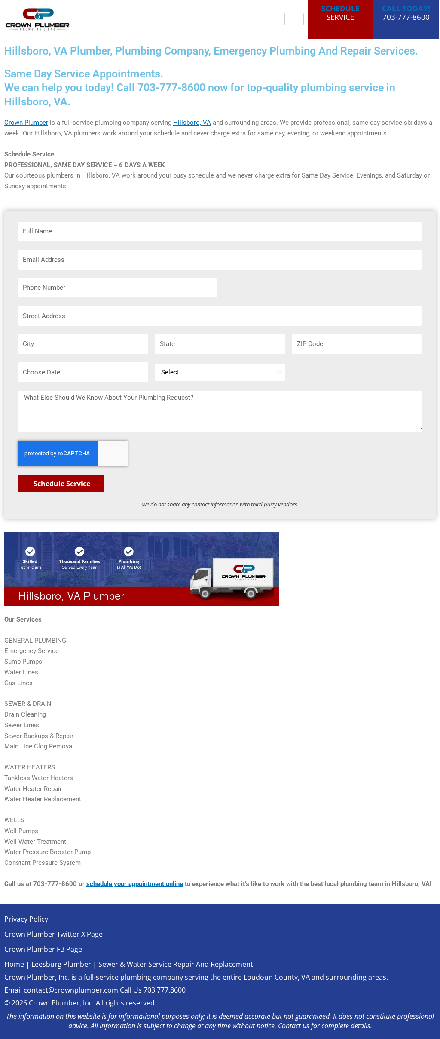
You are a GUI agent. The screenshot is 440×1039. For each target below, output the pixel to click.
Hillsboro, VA (192, 122)
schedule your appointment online (134, 884)
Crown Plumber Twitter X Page (53, 934)
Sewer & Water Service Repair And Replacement (175, 964)
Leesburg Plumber (61, 964)
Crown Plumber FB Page (43, 949)
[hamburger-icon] (294, 19)
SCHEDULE (340, 8)
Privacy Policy (26, 919)
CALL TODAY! (406, 8)
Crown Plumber (26, 122)
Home (14, 964)
